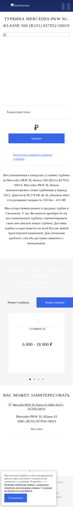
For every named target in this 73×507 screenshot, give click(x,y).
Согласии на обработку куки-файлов (28, 489)
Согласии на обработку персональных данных (26, 486)
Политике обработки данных (19, 484)
